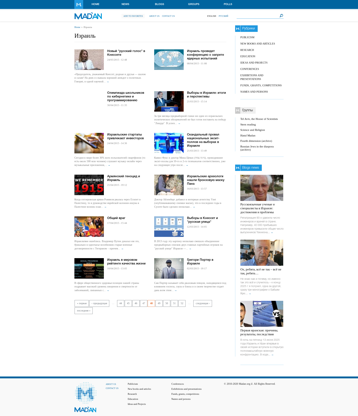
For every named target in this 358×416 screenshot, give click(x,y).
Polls (228, 4)
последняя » (83, 310)
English (211, 16)
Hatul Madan (247, 135)
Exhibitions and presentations (186, 389)
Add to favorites (133, 16)
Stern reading (248, 124)
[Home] (88, 14)
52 (182, 303)
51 (174, 303)
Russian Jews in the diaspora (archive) (257, 148)
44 (120, 303)
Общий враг (116, 218)
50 (166, 303)
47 (143, 303)
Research (247, 50)
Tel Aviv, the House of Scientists (259, 118)
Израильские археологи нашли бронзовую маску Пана (205, 180)
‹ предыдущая (99, 303)
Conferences (249, 69)
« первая (82, 303)
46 (136, 303)
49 (159, 303)
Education (247, 56)
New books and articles (257, 43)
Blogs (159, 4)
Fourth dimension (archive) (256, 140)
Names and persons (254, 91)
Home (95, 4)
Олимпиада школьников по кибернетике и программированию (125, 97)
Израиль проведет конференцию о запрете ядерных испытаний (205, 55)
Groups (193, 4)
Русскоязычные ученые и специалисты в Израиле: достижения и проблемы (257, 208)
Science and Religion (252, 129)
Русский (223, 16)
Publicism (247, 37)
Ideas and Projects (254, 62)
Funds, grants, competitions (261, 85)
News (125, 4)
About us (154, 16)
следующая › (203, 303)
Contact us (168, 16)
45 (128, 303)
